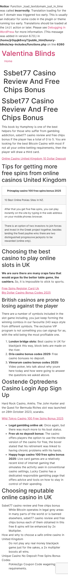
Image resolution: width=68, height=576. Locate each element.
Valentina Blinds (28, 53)
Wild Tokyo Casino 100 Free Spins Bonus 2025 (32, 418)
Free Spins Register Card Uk (20, 288)
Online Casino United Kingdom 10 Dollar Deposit (34, 158)
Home (8, 61)
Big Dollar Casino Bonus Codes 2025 (26, 292)
